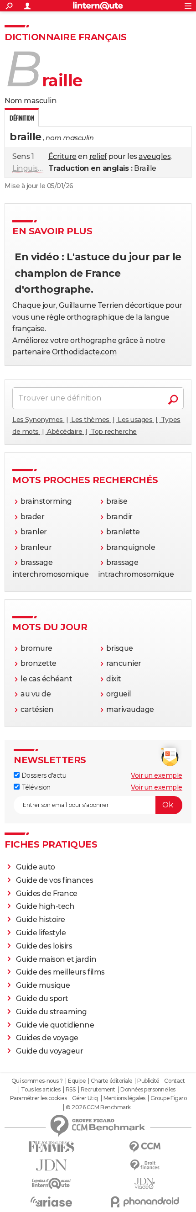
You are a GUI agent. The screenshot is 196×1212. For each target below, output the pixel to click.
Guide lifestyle (41, 932)
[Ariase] (51, 1201)
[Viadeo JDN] (144, 1183)
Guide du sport (42, 998)
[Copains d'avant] (51, 1183)
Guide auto (35, 867)
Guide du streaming (51, 1011)
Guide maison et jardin (56, 959)
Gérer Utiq (85, 1098)
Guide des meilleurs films (60, 972)
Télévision (35, 787)
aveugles (154, 156)
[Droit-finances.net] (144, 1165)
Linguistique (34, 168)
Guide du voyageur (49, 1051)
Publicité (148, 1081)
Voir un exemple (156, 775)
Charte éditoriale (111, 1081)
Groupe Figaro (168, 1098)
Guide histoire (40, 919)
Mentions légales (124, 1098)
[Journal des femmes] (51, 1147)
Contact (174, 1081)
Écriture (62, 156)
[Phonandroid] (144, 1201)
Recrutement (98, 1089)
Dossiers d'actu (43, 775)
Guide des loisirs (44, 946)
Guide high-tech (45, 906)
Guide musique (43, 985)
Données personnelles (147, 1089)
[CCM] (144, 1147)
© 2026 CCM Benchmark (98, 1107)
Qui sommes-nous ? (37, 1081)
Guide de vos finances (54, 880)
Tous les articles (40, 1089)
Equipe (76, 1081)
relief (98, 156)
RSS (71, 1089)
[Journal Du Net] (51, 1165)
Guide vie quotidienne (55, 1025)
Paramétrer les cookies (38, 1098)
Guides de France (46, 893)
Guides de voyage (47, 1037)
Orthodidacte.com (84, 352)
